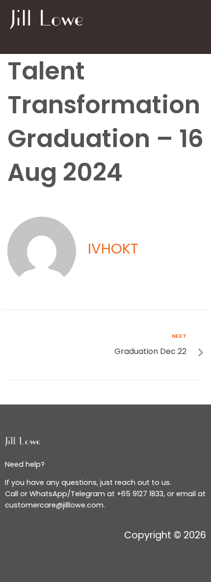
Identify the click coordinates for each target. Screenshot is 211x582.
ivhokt (113, 248)
